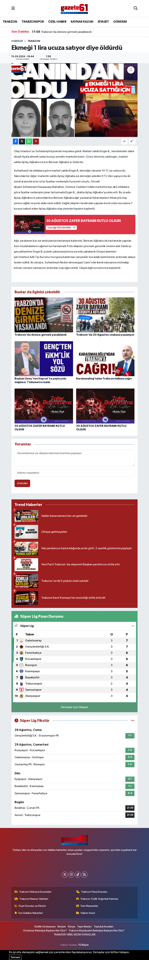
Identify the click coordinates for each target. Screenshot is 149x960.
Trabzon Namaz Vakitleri (33, 899)
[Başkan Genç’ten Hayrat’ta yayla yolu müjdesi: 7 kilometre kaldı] (44, 358)
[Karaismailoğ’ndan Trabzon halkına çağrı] (105, 358)
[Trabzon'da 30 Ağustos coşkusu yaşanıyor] (105, 314)
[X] (65, 875)
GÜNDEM (120, 21)
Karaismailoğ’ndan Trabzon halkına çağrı (104, 378)
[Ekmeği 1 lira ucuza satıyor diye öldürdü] (74, 100)
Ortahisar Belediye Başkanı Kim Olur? (45, 930)
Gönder (22, 483)
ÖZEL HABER (57, 21)
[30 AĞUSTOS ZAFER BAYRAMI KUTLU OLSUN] (44, 406)
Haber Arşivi (88, 913)
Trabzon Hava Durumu (94, 891)
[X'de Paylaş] (22, 142)
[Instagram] (71, 875)
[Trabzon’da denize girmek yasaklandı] (44, 314)
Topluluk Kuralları (103, 926)
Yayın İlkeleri (84, 926)
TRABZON (10, 21)
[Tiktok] (78, 875)
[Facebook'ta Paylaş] (15, 142)
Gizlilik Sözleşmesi (45, 926)
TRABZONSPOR (32, 21)
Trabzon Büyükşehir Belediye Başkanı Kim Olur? (96, 930)
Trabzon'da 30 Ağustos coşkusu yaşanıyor (105, 334)
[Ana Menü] (13, 8)
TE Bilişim (83, 945)
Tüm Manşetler (89, 906)
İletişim (62, 926)
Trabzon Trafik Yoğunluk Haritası (99, 899)
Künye (71, 926)
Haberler (17, 41)
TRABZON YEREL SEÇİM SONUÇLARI (74, 934)
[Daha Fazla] (36, 142)
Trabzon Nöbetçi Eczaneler (35, 891)
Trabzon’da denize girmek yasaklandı (62, 32)
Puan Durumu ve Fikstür (32, 906)
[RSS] (84, 875)
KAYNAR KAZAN (82, 21)
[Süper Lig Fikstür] (132, 720)
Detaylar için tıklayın (74, 707)
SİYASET (103, 21)
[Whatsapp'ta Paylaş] (29, 142)
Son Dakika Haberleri (30, 913)
